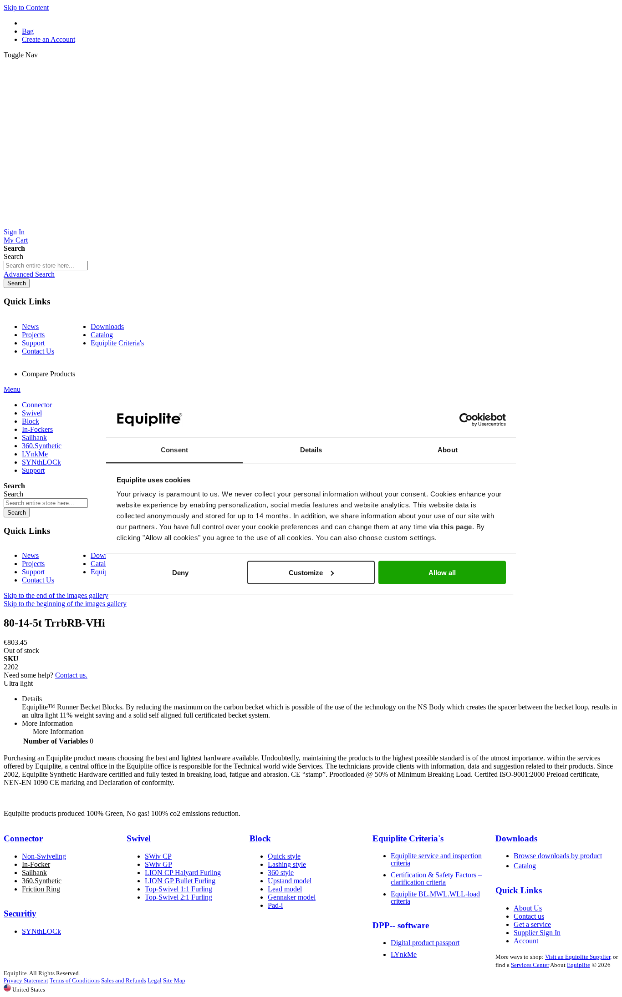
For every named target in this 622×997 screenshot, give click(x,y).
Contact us (529, 916)
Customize (306, 572)
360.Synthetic (41, 881)
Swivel (139, 838)
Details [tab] (311, 450)
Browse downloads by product (558, 856)
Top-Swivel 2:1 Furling (178, 897)
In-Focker (36, 864)
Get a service (532, 924)
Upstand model (289, 881)
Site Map (174, 980)
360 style (281, 872)
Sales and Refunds (123, 980)
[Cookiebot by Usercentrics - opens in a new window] (466, 420)
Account (526, 941)
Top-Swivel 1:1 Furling (178, 889)
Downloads (107, 326)
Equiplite (578, 965)
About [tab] (448, 450)
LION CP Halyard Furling (183, 872)
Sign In (14, 232)
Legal (155, 980)
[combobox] (46, 265)
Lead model (285, 889)
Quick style (284, 856)
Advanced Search (29, 274)
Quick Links (518, 890)
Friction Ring (41, 889)
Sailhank (34, 872)
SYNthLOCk (41, 931)
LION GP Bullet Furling (180, 881)
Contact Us (38, 351)
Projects (33, 335)
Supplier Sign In (537, 932)
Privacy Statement (26, 980)
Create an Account (48, 39)
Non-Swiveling (44, 856)
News (30, 326)
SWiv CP (158, 856)
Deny (180, 572)
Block (260, 838)
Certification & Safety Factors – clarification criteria (436, 878)
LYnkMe (404, 954)
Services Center (530, 965)
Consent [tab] (174, 450)
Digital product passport (425, 942)
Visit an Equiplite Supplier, (578, 956)
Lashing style (287, 864)
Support (33, 343)
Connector (23, 838)
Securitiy (20, 913)
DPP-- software (400, 925)
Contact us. (71, 675)
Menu (12, 389)
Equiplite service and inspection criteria (436, 859)
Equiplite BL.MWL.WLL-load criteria (435, 897)
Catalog (102, 335)
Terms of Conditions (75, 980)
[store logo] (311, 224)
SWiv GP (158, 864)
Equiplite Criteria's (117, 343)
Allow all (442, 572)
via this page (450, 527)
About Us (528, 908)
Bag (28, 31)
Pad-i (275, 905)
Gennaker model (292, 897)
